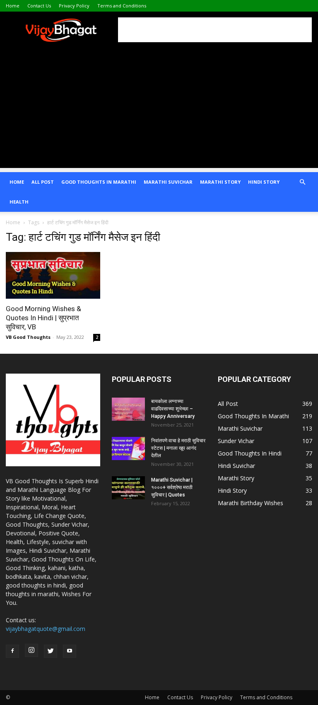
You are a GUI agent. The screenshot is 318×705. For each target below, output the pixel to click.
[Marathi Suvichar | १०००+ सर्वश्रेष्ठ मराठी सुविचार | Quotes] (128, 487)
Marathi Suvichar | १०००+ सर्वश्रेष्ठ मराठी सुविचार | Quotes (172, 487)
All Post (42, 182)
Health (19, 202)
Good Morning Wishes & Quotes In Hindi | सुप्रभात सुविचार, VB (43, 318)
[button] (302, 182)
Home (12, 5)
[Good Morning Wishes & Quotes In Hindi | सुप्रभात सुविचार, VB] (53, 275)
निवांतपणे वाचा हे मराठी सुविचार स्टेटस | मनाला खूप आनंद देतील (178, 448)
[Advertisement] (215, 29)
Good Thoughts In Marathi (98, 182)
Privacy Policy (74, 5)
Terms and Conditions (121, 5)
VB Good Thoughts (28, 337)
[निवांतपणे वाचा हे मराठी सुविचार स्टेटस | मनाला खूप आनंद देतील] (128, 448)
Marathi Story (220, 182)
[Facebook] (12, 651)
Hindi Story (263, 182)
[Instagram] (31, 650)
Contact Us (39, 5)
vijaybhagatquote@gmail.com (45, 629)
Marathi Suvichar (168, 182)
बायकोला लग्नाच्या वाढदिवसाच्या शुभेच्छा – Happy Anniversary (173, 408)
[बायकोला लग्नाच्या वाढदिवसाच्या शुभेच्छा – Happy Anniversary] (128, 409)
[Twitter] (50, 651)
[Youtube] (69, 651)
